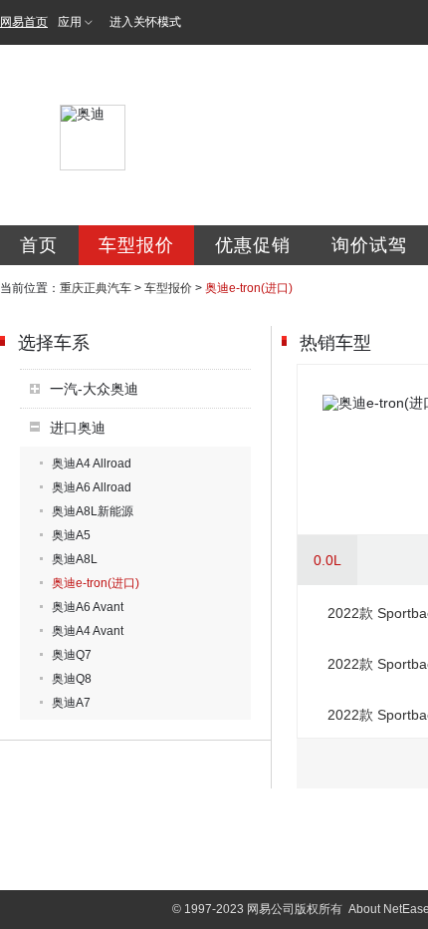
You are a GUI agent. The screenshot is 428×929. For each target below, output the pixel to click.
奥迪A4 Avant (87, 631)
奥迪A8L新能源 (92, 511)
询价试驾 (369, 245)
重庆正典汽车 (95, 288)
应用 (70, 22)
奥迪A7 (71, 703)
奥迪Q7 (72, 655)
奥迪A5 (71, 535)
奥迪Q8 (72, 679)
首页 (39, 245)
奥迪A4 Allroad (91, 463)
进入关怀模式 (145, 22)
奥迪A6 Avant (87, 607)
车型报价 (136, 245)
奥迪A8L (75, 559)
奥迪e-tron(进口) (95, 583)
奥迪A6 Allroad (91, 487)
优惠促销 (253, 245)
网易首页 (24, 22)
